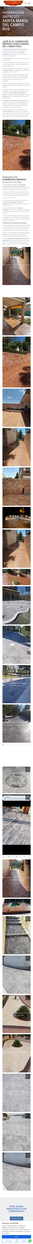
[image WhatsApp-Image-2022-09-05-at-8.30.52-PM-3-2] (17, 447)
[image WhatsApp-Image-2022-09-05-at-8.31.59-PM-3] (17, 606)
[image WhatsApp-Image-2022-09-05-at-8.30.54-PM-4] (17, 1172)
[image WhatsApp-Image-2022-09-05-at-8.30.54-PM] (17, 1014)
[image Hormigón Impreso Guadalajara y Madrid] (17, 879)
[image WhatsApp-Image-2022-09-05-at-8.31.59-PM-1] (17, 684)
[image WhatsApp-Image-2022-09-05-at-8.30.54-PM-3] (17, 1132)
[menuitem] (24, 3)
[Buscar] (24, 3)
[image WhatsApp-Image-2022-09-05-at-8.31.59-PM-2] (17, 645)
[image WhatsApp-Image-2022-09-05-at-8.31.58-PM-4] (17, 755)
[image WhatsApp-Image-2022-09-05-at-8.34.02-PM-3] (17, 317)
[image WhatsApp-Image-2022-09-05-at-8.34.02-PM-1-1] (17, 363)
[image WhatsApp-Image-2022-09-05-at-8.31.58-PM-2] (17, 826)
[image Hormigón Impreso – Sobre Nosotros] (17, 487)
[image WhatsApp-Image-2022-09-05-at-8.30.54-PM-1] (17, 1054)
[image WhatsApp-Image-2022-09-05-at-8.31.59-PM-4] (17, 518)
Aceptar (16, 1236)
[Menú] (28, 3)
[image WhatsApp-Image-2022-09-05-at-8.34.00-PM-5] (17, 408)
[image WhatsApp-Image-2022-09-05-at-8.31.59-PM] (17, 724)
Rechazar (24, 1241)
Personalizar (9, 1241)
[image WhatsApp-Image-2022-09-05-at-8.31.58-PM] (17, 907)
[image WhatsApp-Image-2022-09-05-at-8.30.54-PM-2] (17, 1093)
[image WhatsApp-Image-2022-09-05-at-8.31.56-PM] (17, 975)
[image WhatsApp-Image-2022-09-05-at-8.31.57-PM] (17, 935)
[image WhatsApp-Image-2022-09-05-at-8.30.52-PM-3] (17, 549)
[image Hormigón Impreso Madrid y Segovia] (17, 781)
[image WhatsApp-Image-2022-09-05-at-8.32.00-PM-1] (17, 577)
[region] (16, 1232)
